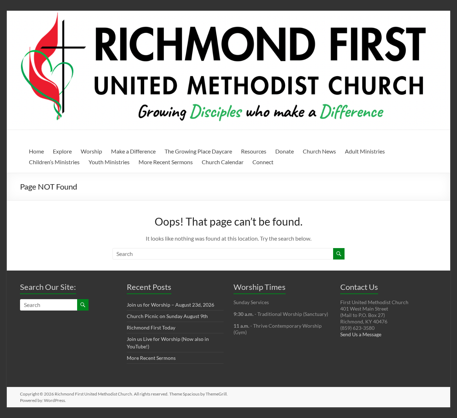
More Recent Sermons (166, 161)
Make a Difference (133, 151)
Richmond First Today (151, 327)
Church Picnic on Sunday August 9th (167, 316)
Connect (262, 161)
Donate (284, 151)
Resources (253, 151)
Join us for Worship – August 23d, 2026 (170, 305)
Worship (91, 151)
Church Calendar (222, 161)
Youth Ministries (109, 161)
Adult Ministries (365, 151)
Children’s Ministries (54, 161)
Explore (62, 151)
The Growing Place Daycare (198, 151)
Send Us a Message (360, 334)
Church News (319, 151)
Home (36, 151)
